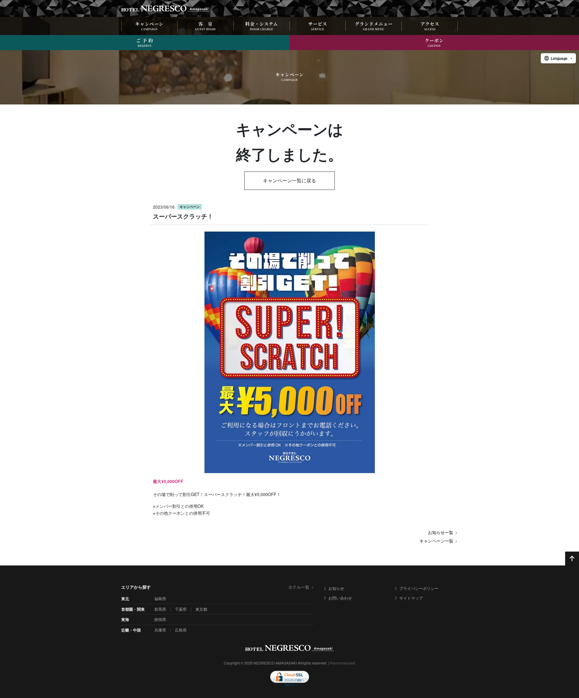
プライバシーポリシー (418, 588)
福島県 (160, 598)
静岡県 (160, 619)
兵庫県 (160, 630)
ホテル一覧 (298, 587)
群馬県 (160, 609)
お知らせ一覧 (440, 532)
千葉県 (181, 609)
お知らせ (336, 588)
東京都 (201, 609)
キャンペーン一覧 (436, 541)
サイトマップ (411, 598)
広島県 (181, 630)
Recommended (342, 662)
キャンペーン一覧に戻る (289, 180)
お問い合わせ (340, 598)
